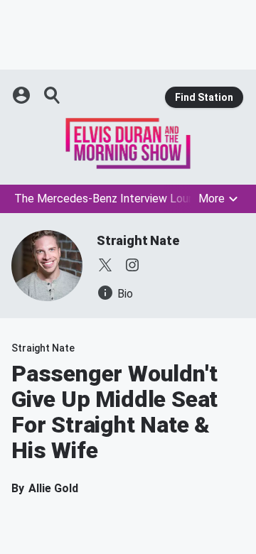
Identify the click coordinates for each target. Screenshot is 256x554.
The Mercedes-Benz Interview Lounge (110, 198)
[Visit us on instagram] (132, 264)
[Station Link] (128, 143)
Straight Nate (137, 240)
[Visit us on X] (105, 264)
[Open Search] (52, 95)
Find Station (204, 97)
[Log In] (23, 95)
